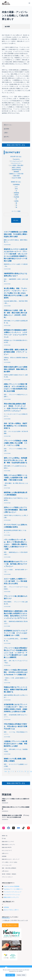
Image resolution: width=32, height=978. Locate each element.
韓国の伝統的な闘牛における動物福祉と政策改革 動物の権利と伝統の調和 (15, 369)
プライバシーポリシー (7, 877)
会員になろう (5, 853)
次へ (28, 772)
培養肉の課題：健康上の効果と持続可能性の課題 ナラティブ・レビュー (15, 352)
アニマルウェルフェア (16, 161)
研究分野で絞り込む (16, 156)
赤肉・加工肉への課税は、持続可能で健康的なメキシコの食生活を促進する (15, 425)
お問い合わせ (5, 871)
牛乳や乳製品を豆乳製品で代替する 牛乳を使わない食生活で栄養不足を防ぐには (15, 726)
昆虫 (16, 188)
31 (25, 771)
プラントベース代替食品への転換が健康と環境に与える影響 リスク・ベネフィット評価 (15, 443)
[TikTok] (23, 828)
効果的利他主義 (16, 169)
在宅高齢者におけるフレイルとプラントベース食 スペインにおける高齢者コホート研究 (15, 633)
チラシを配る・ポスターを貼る (9, 862)
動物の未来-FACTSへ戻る (16, 145)
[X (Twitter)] (13, 828)
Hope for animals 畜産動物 (11, 886)
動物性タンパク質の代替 (16, 173)
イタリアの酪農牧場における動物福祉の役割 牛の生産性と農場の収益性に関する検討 (15, 234)
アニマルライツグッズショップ (12, 892)
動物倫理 (16, 171)
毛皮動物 (16, 197)
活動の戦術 (16, 175)
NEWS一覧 (4, 835)
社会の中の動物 (16, 178)
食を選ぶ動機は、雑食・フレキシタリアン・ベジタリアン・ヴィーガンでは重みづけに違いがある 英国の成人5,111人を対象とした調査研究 (16, 293)
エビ (16, 186)
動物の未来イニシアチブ (8, 841)
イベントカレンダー (7, 865)
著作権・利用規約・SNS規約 (9, 874)
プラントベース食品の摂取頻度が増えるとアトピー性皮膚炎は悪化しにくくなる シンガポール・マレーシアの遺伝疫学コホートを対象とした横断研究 (15, 652)
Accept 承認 (10, 975)
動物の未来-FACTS (6, 847)
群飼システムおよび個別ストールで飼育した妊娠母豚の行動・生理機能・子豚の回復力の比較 (15, 477)
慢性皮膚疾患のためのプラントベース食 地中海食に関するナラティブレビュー (15, 564)
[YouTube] (28, 828)
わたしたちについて (7, 850)
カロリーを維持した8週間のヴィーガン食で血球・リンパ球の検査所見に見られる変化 (15, 581)
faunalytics (16, 159)
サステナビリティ (16, 163)
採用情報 (4, 856)
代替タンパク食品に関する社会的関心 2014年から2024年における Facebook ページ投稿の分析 (16, 672)
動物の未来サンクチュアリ (8, 844)
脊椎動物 (16, 193)
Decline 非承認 (21, 975)
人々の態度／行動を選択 (16, 165)
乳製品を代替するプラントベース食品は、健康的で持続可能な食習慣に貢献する (15, 689)
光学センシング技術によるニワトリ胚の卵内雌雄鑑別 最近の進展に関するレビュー (15, 509)
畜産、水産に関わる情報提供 (9, 868)
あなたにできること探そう (11, 910)
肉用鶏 (16, 201)
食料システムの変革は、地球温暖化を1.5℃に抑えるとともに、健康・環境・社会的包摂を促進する (15, 460)
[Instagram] (3, 828)
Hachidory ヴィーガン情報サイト (13, 889)
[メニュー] (29, 3)
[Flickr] (18, 828)
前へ (8, 772)
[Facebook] (8, 828)
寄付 (5, 838)
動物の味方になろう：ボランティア (10, 859)
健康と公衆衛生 (16, 167)
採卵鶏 (16, 195)
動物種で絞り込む (16, 182)
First (6, 771)
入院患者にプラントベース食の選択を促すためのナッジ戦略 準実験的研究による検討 (15, 743)
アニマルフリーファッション (12, 894)
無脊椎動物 (16, 184)
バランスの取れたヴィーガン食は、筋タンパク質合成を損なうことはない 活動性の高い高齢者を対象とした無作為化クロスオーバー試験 (15, 544)
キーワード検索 (16, 211)
